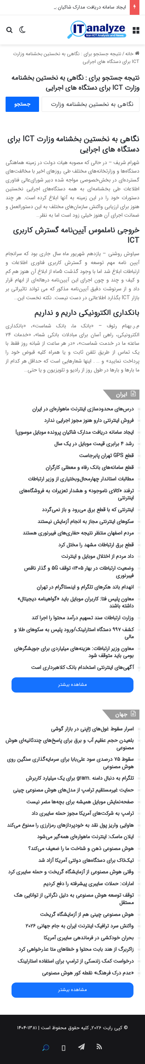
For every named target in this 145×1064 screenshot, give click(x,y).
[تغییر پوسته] (22, 32)
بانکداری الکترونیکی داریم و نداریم (87, 312)
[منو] (135, 32)
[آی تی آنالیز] (96, 29)
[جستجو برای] (9, 32)
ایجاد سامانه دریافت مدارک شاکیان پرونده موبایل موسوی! (69, 7)
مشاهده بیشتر (72, 684)
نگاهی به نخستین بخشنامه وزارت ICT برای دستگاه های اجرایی (73, 144)
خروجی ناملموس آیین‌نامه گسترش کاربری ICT (76, 235)
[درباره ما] (46, 1048)
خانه (130, 54)
